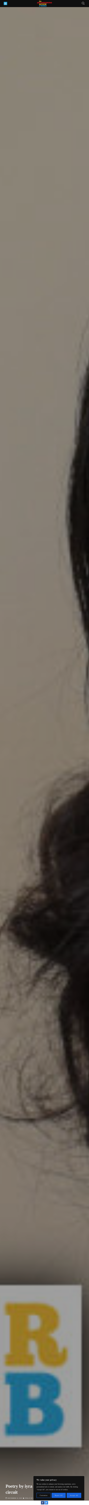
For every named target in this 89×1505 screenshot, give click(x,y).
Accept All (74, 1495)
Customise (44, 1495)
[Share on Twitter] (46, 1504)
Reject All (59, 1495)
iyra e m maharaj (32, 1498)
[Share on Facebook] (42, 1504)
